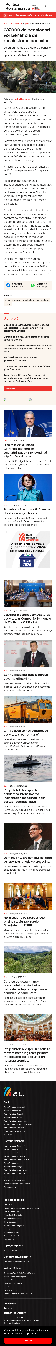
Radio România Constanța (14, 1156)
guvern (8, 304)
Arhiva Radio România (13, 1215)
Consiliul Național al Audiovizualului (18, 1294)
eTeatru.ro (8, 1135)
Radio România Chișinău (14, 1128)
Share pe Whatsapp (42, 285)
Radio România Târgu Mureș (15, 1170)
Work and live (9, 1239)
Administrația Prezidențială (15, 1276)
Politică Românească (12, 1218)
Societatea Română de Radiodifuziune (19, 1273)
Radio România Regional (14, 1225)
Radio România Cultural (13, 1114)
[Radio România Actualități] (22, 6)
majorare (16, 300)
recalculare (28, 300)
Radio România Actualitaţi (14, 1107)
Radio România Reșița (13, 1167)
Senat (6, 1287)
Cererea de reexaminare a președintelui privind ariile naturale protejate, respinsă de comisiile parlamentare (28, 974)
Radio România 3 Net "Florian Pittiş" (18, 1124)
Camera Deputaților (12, 1290)
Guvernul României (11, 1280)
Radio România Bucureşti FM (15, 1149)
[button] (38, 1333)
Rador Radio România (13, 1250)
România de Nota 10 (12, 1232)
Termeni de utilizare (15, 1313)
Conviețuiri (8, 1205)
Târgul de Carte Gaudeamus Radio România (21, 1208)
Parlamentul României (13, 1283)
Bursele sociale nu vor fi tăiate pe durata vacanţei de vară (28, 338)
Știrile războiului (10, 1222)
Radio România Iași (11, 1163)
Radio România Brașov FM (14, 1146)
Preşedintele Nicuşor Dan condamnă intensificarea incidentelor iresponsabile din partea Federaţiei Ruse (28, 378)
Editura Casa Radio (11, 1212)
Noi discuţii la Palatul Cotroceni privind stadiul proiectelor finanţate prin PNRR (28, 909)
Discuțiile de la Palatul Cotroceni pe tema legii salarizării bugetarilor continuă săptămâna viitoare (28, 328)
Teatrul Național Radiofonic (15, 1131)
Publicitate (10, 1304)
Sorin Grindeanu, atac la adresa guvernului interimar (28, 359)
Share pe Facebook (17, 285)
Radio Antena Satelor (12, 1110)
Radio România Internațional (15, 1121)
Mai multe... (11, 389)
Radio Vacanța (10, 1187)
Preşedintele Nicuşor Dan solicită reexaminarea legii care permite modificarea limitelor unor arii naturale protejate (28, 1042)
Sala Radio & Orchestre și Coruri (16, 1262)
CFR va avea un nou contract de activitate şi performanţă (28, 367)
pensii (7, 300)
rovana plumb (42, 300)
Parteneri (9, 1308)
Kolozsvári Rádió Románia (14, 1180)
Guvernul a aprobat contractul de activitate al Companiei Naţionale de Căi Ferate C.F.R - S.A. (28, 349)
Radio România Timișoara (14, 1173)
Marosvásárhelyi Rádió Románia (17, 1184)
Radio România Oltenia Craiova (16, 1160)
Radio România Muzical (13, 1117)
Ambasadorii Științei (12, 1236)
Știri (27, 23)
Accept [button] (28, 1340)
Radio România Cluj (12, 1153)
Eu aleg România (10, 1229)
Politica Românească (13, 23)
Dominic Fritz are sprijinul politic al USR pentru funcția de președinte (28, 847)
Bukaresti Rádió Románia (14, 1177)
